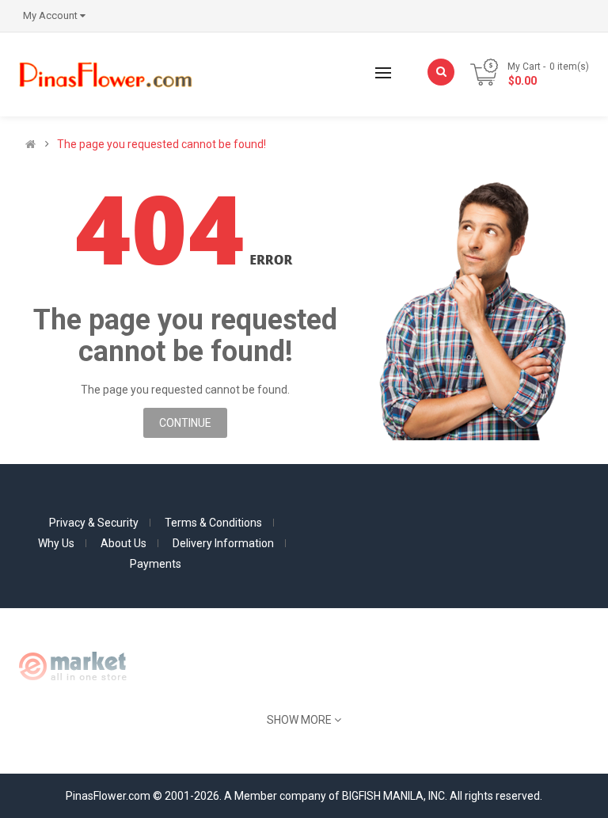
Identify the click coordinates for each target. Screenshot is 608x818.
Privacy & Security (94, 522)
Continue (185, 423)
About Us (123, 543)
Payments (155, 563)
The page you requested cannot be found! (161, 144)
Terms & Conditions (213, 522)
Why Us (56, 543)
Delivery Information (223, 543)
